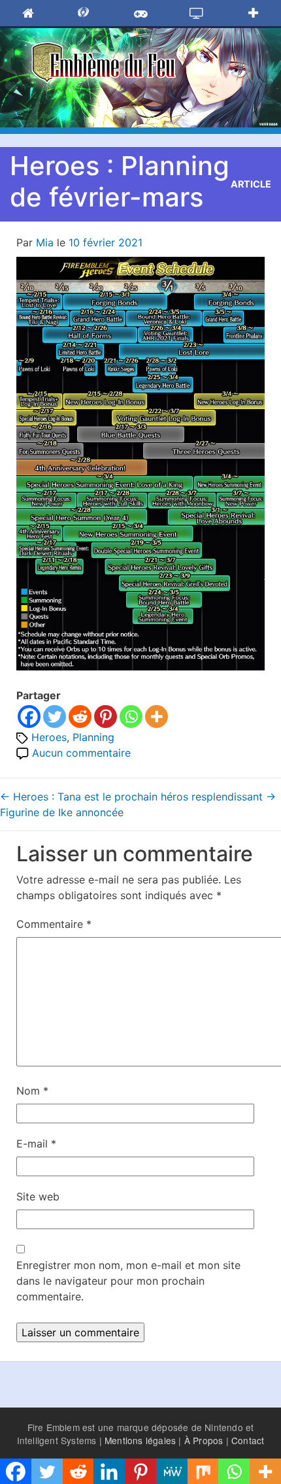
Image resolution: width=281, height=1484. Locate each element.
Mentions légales (140, 1440)
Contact (247, 1440)
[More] (156, 716)
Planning (93, 737)
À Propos (203, 1440)
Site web (37, 1196)
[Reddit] (80, 716)
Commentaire (53, 924)
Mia (45, 242)
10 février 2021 (105, 242)
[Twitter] (54, 716)
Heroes (49, 737)
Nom (32, 1090)
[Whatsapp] (131, 716)
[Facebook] (29, 716)
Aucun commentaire (81, 752)
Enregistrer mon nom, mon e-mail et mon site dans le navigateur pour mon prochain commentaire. (128, 1281)
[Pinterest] (105, 716)
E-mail (36, 1143)
